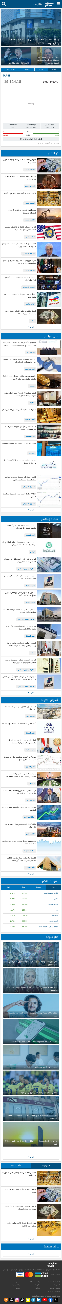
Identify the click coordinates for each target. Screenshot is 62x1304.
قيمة (23, 887)
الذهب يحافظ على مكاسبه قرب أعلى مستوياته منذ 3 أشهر (19, 1174)
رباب (57, 910)
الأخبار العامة (30, 867)
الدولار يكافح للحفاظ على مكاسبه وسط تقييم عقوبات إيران (19, 161)
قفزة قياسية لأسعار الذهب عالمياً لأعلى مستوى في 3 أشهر (21, 1224)
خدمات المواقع (55, 1288)
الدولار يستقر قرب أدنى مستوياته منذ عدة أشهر (20, 1191)
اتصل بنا (57, 1285)
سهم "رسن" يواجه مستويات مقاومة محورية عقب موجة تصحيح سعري (20, 758)
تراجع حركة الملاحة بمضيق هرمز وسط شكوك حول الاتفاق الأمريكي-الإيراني (19, 361)
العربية (41, 69)
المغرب (54, 69)
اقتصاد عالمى (30, 169)
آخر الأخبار (53, 153)
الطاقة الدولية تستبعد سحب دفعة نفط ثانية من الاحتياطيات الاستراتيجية (19, 245)
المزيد (31, 327)
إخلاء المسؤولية (35, 1281)
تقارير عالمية (30, 304)
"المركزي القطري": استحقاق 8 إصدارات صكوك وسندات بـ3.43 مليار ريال (19, 611)
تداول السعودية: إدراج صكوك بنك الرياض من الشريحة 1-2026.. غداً (20, 577)
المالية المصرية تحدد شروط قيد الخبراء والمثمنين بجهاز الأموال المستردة (22, 741)
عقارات (32, 402)
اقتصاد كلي (30, 352)
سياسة (32, 386)
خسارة (38, 887)
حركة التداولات (29, 817)
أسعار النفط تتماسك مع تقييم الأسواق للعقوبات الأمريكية (22, 211)
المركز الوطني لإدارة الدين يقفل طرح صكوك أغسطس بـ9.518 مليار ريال (20, 560)
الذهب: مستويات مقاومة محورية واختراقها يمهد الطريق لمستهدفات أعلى (20, 478)
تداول (32, 552)
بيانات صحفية (51, 1246)
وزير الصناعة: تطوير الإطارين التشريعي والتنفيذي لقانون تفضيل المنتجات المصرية (21, 775)
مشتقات (32, 453)
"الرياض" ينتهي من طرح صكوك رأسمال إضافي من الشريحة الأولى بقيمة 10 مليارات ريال (19, 678)
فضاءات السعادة (53, 904)
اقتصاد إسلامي (50, 519)
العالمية (27, 69)
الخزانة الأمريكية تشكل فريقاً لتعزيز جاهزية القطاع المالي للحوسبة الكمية (20, 228)
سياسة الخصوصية (54, 1291)
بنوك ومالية (30, 585)
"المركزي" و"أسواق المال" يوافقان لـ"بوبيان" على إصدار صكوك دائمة (20, 594)
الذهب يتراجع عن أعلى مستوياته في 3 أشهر (20, 193)
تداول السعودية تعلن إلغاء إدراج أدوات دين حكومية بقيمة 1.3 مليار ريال (20, 527)
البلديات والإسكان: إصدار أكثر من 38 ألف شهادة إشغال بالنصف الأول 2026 (21, 859)
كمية (8, 887)
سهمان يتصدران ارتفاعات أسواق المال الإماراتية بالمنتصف (19, 809)
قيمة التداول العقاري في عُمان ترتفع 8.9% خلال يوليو (20, 708)
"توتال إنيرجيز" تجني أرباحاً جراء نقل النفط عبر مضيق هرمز (20, 295)
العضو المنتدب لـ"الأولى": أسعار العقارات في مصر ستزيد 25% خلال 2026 (20, 394)
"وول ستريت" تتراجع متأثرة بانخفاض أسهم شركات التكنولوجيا (20, 279)
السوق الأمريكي (29, 253)
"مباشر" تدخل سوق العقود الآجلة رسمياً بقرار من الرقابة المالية (20, 461)
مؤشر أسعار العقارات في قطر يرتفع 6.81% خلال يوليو (20, 825)
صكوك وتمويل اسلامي (26, 569)
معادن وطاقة (11, 69)
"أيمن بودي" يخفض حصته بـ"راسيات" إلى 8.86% (19, 723)
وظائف (38, 1288)
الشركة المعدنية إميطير (51, 893)
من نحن (18, 1281)
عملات (32, 321)
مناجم (56, 899)
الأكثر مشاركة (16, 1165)
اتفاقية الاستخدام (54, 1281)
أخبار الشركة (30, 636)
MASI (6, 76)
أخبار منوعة (52, 936)
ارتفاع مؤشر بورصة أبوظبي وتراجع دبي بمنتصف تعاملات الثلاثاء (19, 842)
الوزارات (32, 783)
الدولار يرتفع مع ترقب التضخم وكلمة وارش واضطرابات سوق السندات (20, 312)
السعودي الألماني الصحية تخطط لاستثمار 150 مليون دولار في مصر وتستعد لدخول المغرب (19, 344)
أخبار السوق (30, 436)
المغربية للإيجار (53, 921)
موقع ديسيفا (16, 1285)
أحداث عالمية (30, 186)
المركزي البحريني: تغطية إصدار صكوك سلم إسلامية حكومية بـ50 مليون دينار (20, 661)
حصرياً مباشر (52, 336)
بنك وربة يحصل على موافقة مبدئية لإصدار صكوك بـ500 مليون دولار (21, 627)
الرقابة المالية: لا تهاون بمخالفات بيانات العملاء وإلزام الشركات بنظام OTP (19, 792)
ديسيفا (18, 1288)
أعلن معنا (37, 1285)
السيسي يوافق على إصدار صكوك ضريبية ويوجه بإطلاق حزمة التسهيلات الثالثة (21, 644)
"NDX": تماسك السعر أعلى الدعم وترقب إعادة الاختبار (19, 495)
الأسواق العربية (50, 700)
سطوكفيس (54, 915)
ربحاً (53, 887)
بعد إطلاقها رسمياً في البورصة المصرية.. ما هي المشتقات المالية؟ (20, 428)
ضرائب (32, 653)
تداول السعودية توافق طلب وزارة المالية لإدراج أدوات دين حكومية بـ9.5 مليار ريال (19, 543)
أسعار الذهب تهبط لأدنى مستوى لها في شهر (19, 410)
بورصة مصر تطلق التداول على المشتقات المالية (19, 443)
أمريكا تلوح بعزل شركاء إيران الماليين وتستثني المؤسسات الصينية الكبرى (19, 262)
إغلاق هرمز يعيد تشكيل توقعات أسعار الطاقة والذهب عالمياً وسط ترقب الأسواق (19, 377)
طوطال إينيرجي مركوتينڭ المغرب (48, 927)
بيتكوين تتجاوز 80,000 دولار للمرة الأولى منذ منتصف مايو (19, 178)
